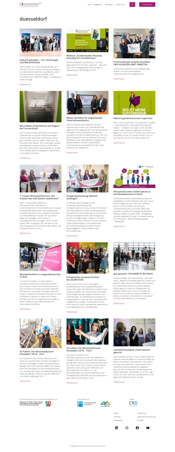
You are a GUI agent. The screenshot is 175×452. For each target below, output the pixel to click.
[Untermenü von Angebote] (102, 4)
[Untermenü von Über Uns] (125, 4)
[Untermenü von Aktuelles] (113, 4)
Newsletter (147, 4)
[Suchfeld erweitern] (132, 4)
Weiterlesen (25, 84)
